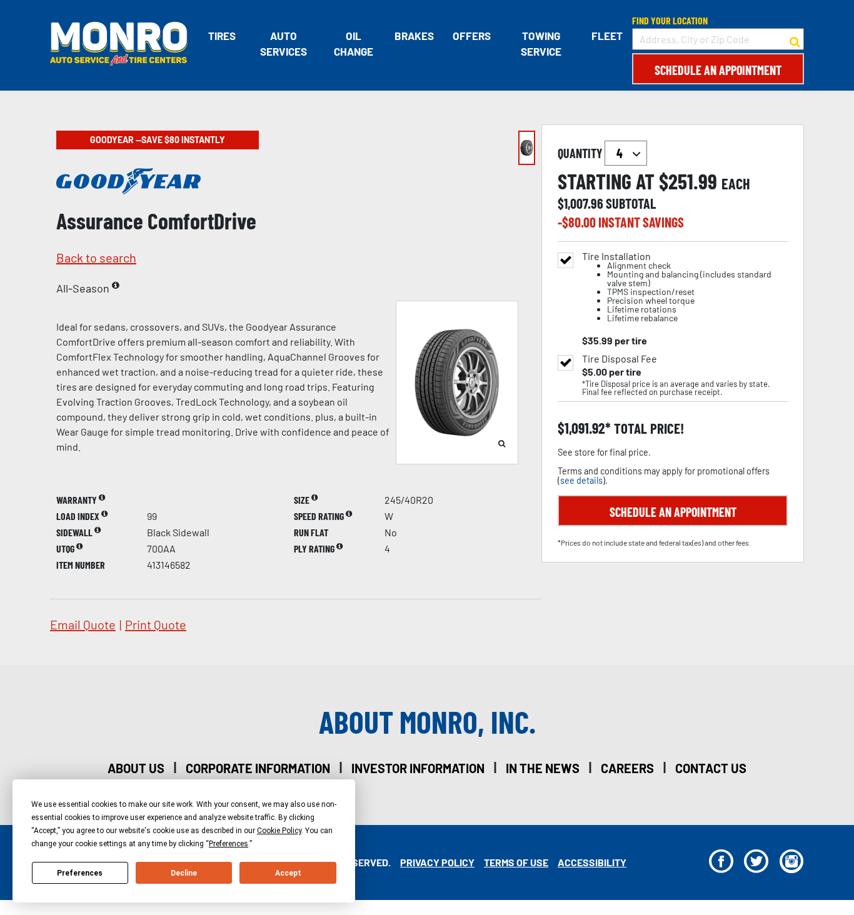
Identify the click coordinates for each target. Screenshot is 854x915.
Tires (222, 35)
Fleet (607, 35)
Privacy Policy (437, 862)
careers (627, 768)
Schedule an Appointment (718, 70)
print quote (155, 624)
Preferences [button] (228, 843)
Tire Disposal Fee (619, 359)
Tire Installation (676, 287)
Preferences (80, 873)
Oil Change (353, 43)
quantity (581, 153)
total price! (647, 428)
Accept (288, 873)
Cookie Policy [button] (279, 830)
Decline (184, 873)
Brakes (414, 35)
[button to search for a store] (795, 39)
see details (581, 480)
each (735, 183)
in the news (543, 768)
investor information (418, 768)
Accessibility (592, 862)
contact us (710, 768)
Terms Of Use (516, 862)
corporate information (258, 768)
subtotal (631, 203)
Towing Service (541, 43)
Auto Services (283, 43)
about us (136, 768)
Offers (472, 35)
